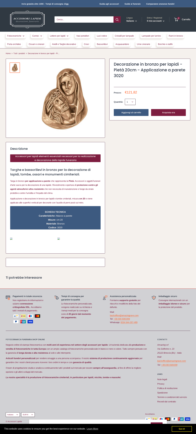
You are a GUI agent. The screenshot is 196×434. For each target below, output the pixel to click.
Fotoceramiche (14, 36)
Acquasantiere (122, 44)
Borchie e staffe (165, 44)
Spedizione (162, 392)
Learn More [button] (92, 429)
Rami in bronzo (176, 36)
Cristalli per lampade (124, 36)
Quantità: (118, 102)
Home (8, 53)
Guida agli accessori (109, 4)
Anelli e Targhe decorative (64, 44)
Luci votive (102, 36)
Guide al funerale (133, 4)
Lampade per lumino (151, 36)
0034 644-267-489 (129, 322)
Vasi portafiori (82, 36)
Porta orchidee (14, 44)
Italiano (10, 415)
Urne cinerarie (143, 44)
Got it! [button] (182, 429)
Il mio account (154, 21)
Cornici (35, 36)
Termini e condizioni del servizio (172, 397)
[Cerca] (117, 19)
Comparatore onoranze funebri (160, 4)
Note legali (162, 379)
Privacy (160, 384)
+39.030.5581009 (122, 319)
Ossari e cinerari (36, 44)
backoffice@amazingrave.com (124, 315)
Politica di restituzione (167, 388)
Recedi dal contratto (166, 401)
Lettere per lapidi (57, 36)
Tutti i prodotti (19, 53)
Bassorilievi (102, 44)
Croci (86, 44)
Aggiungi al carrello (131, 112)
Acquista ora (168, 112)
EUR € (25, 415)
